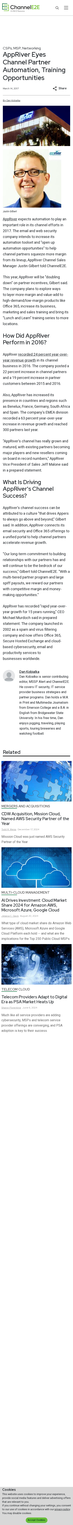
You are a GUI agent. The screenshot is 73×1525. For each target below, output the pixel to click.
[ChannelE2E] (21, 8)
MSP (17, 48)
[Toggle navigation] (66, 7)
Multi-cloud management (25, 892)
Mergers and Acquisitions (25, 806)
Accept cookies (36, 1520)
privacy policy (62, 1509)
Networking (31, 48)
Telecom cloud (15, 989)
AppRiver (10, 219)
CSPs (7, 48)
